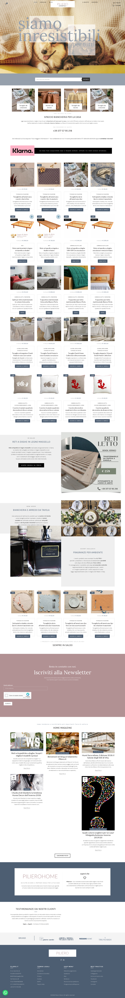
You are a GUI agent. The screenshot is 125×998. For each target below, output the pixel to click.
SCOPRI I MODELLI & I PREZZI (31, 465)
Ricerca (86, 79)
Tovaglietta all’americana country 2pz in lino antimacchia (22, 199)
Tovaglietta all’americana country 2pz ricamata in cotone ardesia (49, 199)
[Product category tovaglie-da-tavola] (23, 106)
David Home (24, 348)
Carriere (95, 2)
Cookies (39, 979)
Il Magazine (94, 973)
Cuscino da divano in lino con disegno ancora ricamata (102, 409)
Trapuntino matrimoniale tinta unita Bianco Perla (49, 301)
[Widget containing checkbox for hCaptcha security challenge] (17, 695)
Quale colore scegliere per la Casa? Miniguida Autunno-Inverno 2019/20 (98, 835)
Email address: (8, 685)
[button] (5, 992)
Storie (34, 749)
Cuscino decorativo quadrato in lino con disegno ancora (22, 410)
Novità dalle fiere (28, 749)
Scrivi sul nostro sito (97, 976)
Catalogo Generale (96, 971)
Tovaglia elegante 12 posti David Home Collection (102, 354)
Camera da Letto (74, 245)
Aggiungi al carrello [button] (22, 209)
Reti (22, 245)
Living (29, 405)
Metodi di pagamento (70, 971)
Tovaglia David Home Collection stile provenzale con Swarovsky (76, 355)
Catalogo (43, 2)
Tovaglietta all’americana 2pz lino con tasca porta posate (22, 624)
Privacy (39, 976)
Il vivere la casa (16, 749)
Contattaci (62, 6)
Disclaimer (40, 971)
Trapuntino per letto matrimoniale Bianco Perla (76, 301)
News (21, 749)
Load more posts (62, 855)
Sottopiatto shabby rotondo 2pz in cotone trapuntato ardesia (102, 199)
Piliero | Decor (59, 995)
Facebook (94, 979)
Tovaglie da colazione (22, 194)
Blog (51, 2)
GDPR (39, 981)
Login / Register (117, 2)
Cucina (19, 348)
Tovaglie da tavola (22, 350)
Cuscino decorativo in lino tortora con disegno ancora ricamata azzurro (76, 410)
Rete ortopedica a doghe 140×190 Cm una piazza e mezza (76, 250)
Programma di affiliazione (71, 984)
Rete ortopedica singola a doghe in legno (49, 249)
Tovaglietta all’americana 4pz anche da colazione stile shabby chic (75, 625)
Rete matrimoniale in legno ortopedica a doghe (22, 249)
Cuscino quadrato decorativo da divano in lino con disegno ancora (49, 410)
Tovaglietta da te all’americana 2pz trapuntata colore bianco (76, 199)
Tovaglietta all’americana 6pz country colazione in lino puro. (102, 625)
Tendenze (39, 749)
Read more (27, 768)
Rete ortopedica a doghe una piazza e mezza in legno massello (103, 250)
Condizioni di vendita (43, 973)
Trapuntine (27, 297)
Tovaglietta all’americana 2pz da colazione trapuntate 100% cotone (49, 625)
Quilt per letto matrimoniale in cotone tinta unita (22, 301)
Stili (100, 829)
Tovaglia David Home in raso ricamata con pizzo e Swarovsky (49, 355)
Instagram (94, 981)
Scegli (22, 312)
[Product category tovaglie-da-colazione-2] (49, 106)
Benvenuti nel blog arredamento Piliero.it (62, 757)
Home (35, 2)
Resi (65, 976)
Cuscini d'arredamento (20, 405)
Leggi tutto (22, 261)
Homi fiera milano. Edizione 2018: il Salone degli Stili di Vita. (98, 756)
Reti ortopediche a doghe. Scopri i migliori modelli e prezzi (26, 754)
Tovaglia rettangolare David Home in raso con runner (22, 354)
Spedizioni (67, 973)
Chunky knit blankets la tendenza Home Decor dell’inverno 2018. (27, 793)
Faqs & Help (40, 984)
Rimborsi (66, 979)
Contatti (93, 984)
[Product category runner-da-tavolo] (75, 106)
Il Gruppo (85, 2)
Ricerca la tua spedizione (71, 981)
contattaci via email (106, 138)
